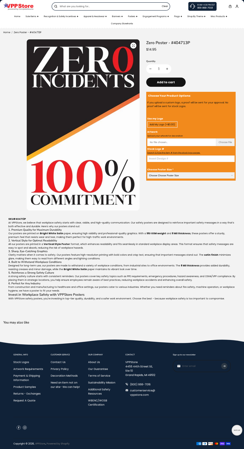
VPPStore (40, 443)
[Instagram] (25, 428)
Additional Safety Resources (99, 392)
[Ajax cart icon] (230, 6)
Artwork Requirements (28, 369)
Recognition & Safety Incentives (60, 16)
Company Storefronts (122, 23)
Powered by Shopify (58, 443)
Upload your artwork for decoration (165, 135)
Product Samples (24, 387)
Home (17, 16)
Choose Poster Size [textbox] (160, 169)
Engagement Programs (155, 16)
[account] (237, 6)
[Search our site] (56, 6)
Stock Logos (21, 362)
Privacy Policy (60, 369)
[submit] (224, 366)
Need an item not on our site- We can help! (65, 385)
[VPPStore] (18, 6)
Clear (165, 6)
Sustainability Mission (101, 382)
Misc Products (218, 16)
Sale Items (31, 16)
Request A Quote (24, 400)
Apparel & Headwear (94, 16)
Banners (116, 16)
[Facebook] (19, 428)
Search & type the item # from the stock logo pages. (173, 152)
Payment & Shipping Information (26, 378)
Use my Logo (155, 118)
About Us (94, 362)
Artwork (165, 133)
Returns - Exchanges (27, 394)
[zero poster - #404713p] (133, 45)
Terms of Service (99, 376)
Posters (131, 16)
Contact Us (58, 362)
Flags (177, 16)
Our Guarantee (98, 369)
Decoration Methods (64, 376)
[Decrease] (150, 68)
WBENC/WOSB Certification (97, 403)
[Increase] (167, 68)
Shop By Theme (195, 16)
